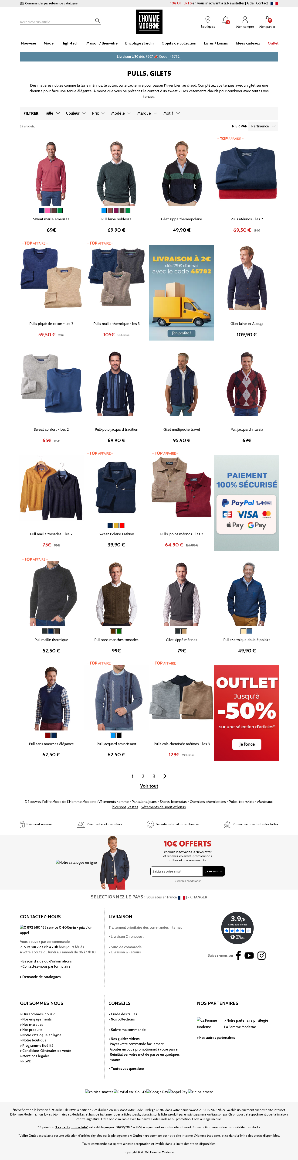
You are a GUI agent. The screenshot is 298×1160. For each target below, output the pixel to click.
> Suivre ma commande (127, 1030)
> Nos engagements (36, 1019)
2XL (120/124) (64, 218)
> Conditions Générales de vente (45, 1051)
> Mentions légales (35, 1056)
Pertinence (260, 126)
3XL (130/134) (116, 436)
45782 (174, 56)
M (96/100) (38, 210)
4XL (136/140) (64, 330)
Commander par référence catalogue (51, 3)
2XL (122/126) (129, 428)
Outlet (137, 1135)
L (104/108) (64, 210)
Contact (262, 3)
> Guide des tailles (122, 1014)
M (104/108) (104, 420)
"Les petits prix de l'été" (71, 1127)
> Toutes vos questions (126, 1069)
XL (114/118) (103, 428)
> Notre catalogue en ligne (40, 1035)
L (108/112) (129, 420)
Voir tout (149, 786)
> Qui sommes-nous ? (37, 1014)
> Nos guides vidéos (124, 1039)
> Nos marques (31, 1025)
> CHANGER (197, 897)
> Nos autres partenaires (216, 1038)
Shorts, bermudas (173, 802)
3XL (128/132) (51, 226)
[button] (25, 172)
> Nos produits (31, 1030)
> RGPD (25, 1061)
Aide (250, 3)
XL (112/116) (38, 218)
